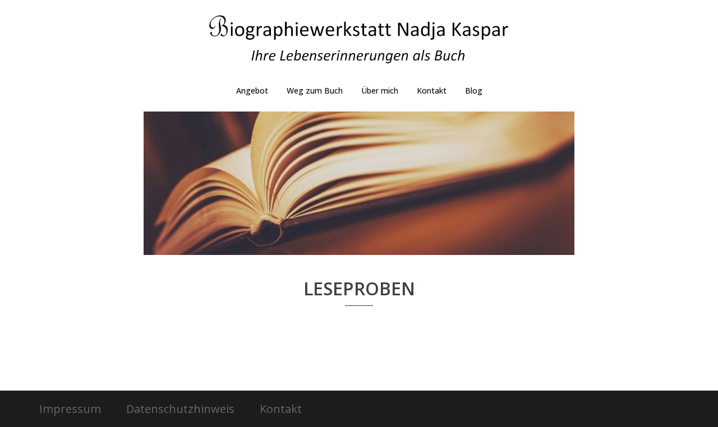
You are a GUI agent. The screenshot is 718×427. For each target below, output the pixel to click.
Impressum (70, 408)
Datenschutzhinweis (180, 408)
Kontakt (432, 90)
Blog (473, 90)
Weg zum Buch (315, 90)
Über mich (379, 90)
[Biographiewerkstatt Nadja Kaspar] (359, 42)
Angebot (252, 90)
